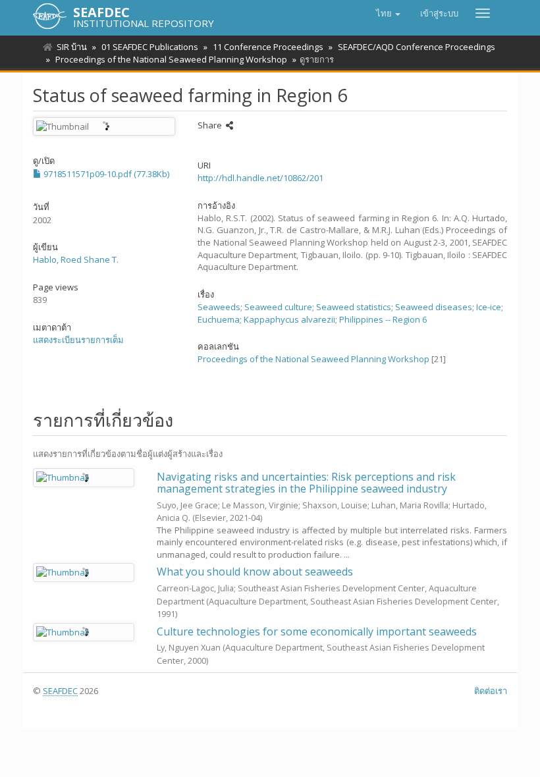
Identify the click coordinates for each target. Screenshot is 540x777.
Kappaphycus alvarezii (289, 319)
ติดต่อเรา (490, 691)
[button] (388, 13)
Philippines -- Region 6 (383, 319)
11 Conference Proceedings (268, 47)
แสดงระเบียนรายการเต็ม (78, 340)
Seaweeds (219, 307)
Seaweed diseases (433, 307)
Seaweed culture (278, 307)
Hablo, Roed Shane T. (76, 259)
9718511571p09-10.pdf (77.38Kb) (105, 174)
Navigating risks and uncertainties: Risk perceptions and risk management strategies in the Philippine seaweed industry (306, 482)
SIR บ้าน (72, 47)
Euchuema (219, 319)
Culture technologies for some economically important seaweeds (317, 631)
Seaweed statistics (353, 307)
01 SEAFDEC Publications (149, 47)
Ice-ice (488, 307)
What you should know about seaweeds (255, 571)
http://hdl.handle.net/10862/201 (260, 178)
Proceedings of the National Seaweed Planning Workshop (171, 59)
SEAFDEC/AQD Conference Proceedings (416, 47)
